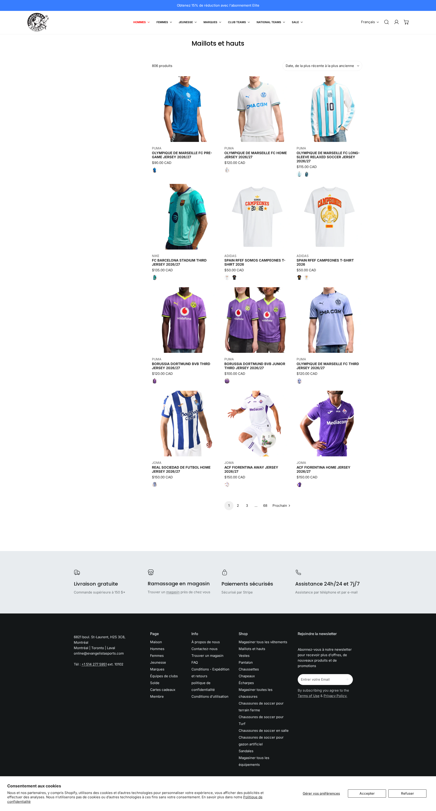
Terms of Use (309, 696)
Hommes (157, 649)
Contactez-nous (204, 649)
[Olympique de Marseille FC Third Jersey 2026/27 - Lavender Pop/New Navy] (299, 381)
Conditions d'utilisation (209, 696)
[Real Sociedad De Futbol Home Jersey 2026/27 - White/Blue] (154, 484)
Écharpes (246, 683)
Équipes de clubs (164, 676)
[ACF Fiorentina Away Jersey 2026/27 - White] (227, 484)
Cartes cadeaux (162, 689)
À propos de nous (205, 642)
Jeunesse (158, 662)
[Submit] (347, 679)
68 (265, 505)
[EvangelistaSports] (38, 22)
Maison (156, 642)
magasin (173, 592)
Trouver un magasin (207, 655)
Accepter (367, 793)
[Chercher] (386, 22)
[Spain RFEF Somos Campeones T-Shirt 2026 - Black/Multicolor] (234, 277)
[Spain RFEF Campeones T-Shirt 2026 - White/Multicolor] (306, 277)
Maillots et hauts (252, 649)
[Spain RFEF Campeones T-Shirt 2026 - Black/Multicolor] (299, 277)
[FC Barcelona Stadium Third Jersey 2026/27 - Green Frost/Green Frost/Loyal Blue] (154, 277)
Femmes (157, 655)
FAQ (194, 662)
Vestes (244, 655)
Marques (157, 669)
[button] (406, 22)
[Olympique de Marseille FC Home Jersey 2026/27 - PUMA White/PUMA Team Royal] (227, 170)
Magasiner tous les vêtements (263, 642)
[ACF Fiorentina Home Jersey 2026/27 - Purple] (299, 484)
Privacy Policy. (335, 696)
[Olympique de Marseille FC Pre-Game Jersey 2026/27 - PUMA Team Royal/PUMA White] (154, 170)
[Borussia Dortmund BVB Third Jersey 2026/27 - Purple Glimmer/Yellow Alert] (154, 381)
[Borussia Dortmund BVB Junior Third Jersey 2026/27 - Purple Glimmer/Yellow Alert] (227, 381)
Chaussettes (249, 669)
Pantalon (246, 662)
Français (368, 22)
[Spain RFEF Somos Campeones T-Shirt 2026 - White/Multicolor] (227, 277)
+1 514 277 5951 (94, 664)
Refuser (407, 793)
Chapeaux (247, 676)
